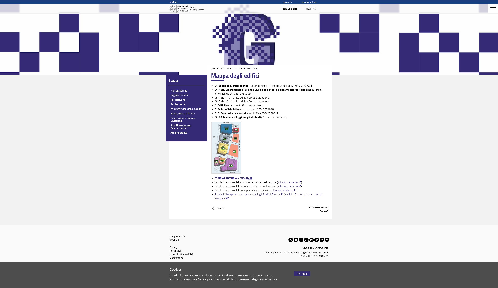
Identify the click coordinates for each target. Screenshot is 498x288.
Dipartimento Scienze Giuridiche (182, 119)
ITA (308, 8)
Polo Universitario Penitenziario (180, 126)
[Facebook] (301, 240)
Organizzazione (179, 95)
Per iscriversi (178, 100)
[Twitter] (290, 240)
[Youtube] (296, 240)
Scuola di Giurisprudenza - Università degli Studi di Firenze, (247, 194)
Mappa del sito (177, 236)
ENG (314, 8)
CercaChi (287, 2)
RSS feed (174, 240)
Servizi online (309, 2)
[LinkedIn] (306, 240)
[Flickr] (322, 240)
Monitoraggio (177, 257)
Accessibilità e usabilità (181, 254)
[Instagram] (311, 240)
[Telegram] (316, 240)
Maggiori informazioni (264, 279)
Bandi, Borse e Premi (182, 113)
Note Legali (175, 250)
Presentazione (229, 68)
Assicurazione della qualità (186, 109)
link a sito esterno (288, 182)
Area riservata (178, 133)
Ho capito (302, 274)
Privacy (173, 247)
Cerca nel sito (290, 8)
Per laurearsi (177, 104)
